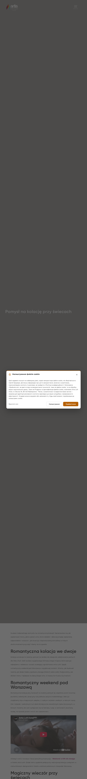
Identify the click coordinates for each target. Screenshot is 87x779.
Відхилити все (13, 404)
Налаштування (54, 404)
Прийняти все (71, 404)
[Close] (76, 374)
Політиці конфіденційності (55, 385)
